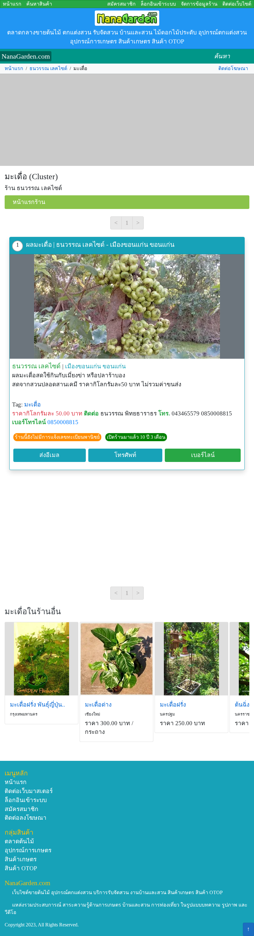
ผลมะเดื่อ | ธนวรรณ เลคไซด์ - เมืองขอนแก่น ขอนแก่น (100, 244)
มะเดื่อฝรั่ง (173, 704)
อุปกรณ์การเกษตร (28, 850)
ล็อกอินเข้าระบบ (158, 4)
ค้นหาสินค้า (39, 4)
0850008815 (62, 422)
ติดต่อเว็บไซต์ (236, 4)
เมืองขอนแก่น (83, 366)
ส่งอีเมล (49, 455)
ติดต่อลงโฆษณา (25, 817)
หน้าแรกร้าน (29, 202)
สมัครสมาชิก (121, 4)
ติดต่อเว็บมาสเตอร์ (29, 791)
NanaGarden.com (26, 56)
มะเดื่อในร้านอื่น (33, 611)
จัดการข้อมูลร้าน (199, 4)
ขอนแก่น (114, 366)
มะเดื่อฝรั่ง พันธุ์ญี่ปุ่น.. (37, 704)
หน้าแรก (12, 4)
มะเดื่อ (32, 404)
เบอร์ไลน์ (203, 455)
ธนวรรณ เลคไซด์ (48, 68)
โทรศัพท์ (125, 455)
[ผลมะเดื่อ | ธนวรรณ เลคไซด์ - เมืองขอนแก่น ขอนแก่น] (127, 306)
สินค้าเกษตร (21, 859)
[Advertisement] (127, 120)
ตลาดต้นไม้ (19, 841)
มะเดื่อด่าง (98, 704)
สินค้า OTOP (21, 868)
